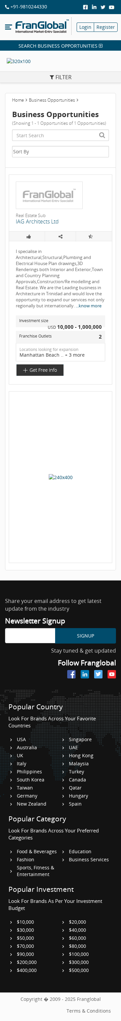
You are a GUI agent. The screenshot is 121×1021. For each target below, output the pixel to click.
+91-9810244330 (28, 6)
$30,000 (25, 930)
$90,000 (25, 954)
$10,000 (25, 922)
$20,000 (77, 922)
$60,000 (77, 938)
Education (80, 851)
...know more (89, 306)
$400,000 (27, 970)
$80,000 (77, 946)
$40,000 (77, 930)
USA (21, 739)
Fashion (25, 859)
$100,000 (79, 954)
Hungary (78, 796)
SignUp (85, 635)
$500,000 (79, 970)
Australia (27, 747)
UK (20, 755)
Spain (75, 804)
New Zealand (31, 804)
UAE (73, 747)
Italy (21, 763)
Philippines (29, 771)
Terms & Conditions (89, 1011)
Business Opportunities (52, 100)
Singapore (80, 739)
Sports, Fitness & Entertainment (35, 870)
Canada (77, 779)
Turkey (76, 771)
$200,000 (27, 962)
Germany (27, 796)
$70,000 (25, 946)
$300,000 (79, 962)
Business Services (89, 859)
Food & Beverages (37, 851)
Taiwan (25, 787)
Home (18, 100)
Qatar (75, 787)
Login (85, 27)
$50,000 (25, 938)
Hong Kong (81, 755)
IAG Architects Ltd (37, 221)
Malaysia (79, 763)
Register (105, 27)
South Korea (30, 779)
